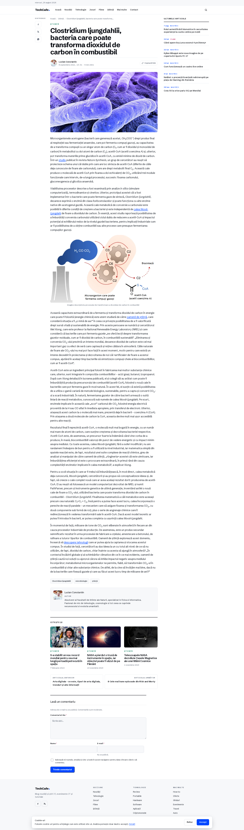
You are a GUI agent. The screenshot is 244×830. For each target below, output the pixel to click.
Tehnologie (80, 9)
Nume (53, 743)
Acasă (58, 9)
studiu (62, 160)
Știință (110, 9)
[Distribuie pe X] (38, 32)
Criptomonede (139, 813)
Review (136, 792)
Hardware (137, 800)
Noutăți (68, 9)
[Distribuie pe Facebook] (38, 24)
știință (95, 581)
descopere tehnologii (76, 542)
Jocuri (93, 9)
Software (137, 804)
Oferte (176, 796)
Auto (175, 813)
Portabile (137, 796)
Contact (134, 9)
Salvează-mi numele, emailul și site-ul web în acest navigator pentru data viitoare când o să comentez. (96, 761)
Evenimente (178, 804)
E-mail (100, 743)
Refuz (189, 822)
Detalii (132, 824)
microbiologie (81, 581)
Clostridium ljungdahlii (61, 581)
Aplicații (137, 808)
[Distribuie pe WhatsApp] (38, 39)
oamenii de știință (137, 317)
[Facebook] (38, 803)
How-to (176, 792)
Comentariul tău (58, 715)
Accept (203, 822)
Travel (176, 808)
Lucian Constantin (68, 62)
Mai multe (122, 9)
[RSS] (44, 803)
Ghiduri (176, 800)
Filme (101, 9)
